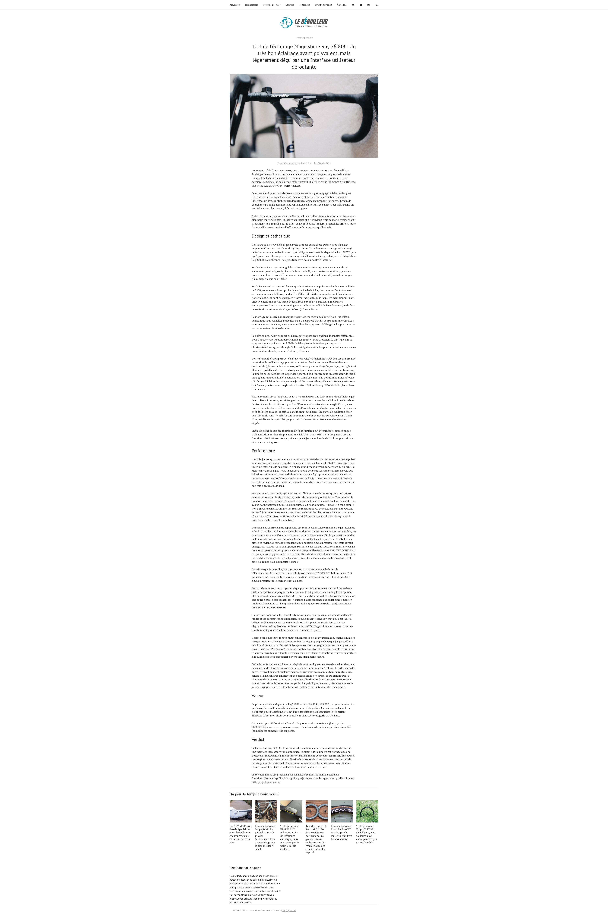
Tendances (304, 4)
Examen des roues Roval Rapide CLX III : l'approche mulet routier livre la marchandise (341, 832)
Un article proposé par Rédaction (294, 163)
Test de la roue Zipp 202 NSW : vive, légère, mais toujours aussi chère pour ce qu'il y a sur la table (366, 834)
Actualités (235, 4)
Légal (285, 910)
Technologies (251, 4)
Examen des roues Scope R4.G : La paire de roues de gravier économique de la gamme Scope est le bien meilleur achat (265, 837)
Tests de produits (272, 4)
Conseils (290, 4)
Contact (292, 910)
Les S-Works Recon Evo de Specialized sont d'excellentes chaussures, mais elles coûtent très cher (240, 834)
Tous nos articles (323, 4)
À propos (341, 4)
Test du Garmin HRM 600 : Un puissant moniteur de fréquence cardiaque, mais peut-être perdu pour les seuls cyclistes (290, 837)
